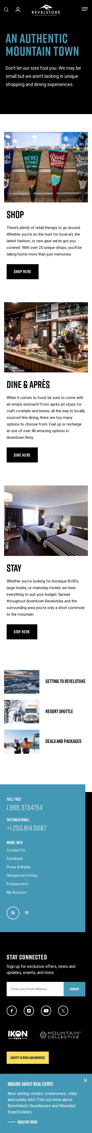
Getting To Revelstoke (46, 682)
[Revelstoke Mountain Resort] (46, 10)
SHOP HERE (22, 272)
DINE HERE (22, 455)
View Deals (46, 741)
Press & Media (19, 867)
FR (29, 913)
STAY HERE (22, 632)
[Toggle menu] (85, 10)
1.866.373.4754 (25, 807)
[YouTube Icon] (46, 1011)
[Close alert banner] (85, 1080)
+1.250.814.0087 (27, 827)
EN (15, 913)
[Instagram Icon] (29, 1011)
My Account (17, 892)
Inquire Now (27, 1122)
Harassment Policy (22, 875)
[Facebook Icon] (12, 1011)
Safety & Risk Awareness (27, 1057)
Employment (17, 884)
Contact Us (16, 850)
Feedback (15, 859)
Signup (74, 989)
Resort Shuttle (46, 712)
